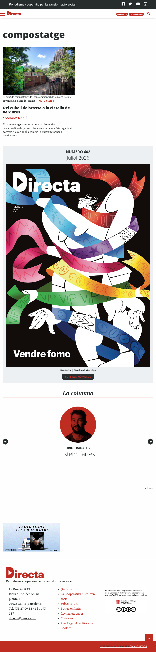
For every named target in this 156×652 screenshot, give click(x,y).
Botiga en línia (71, 609)
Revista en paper (72, 614)
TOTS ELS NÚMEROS (78, 376)
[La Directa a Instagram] (145, 4)
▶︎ (151, 441)
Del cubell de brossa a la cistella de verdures (36, 110)
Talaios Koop (123, 646)
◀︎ (6, 441)
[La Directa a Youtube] (138, 4)
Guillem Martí (16, 117)
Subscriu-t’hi (69, 604)
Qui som (66, 589)
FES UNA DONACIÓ (136, 14)
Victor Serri (46, 100)
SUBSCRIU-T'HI (122, 14)
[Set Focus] (148, 14)
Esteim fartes (78, 454)
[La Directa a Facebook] (123, 4)
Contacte (67, 618)
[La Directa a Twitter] (130, 4)
